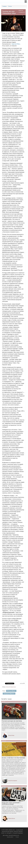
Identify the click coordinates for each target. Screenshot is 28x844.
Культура (3, 701)
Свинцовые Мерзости (9, 693)
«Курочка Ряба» (15, 44)
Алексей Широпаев (11, 687)
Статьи (10, 6)
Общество (21, 10)
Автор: (4, 687)
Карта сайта (10, 837)
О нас (17, 837)
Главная (4, 6)
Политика (4, 786)
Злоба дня (4, 740)
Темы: (3, 691)
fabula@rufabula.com (14, 835)
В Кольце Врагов (11, 691)
